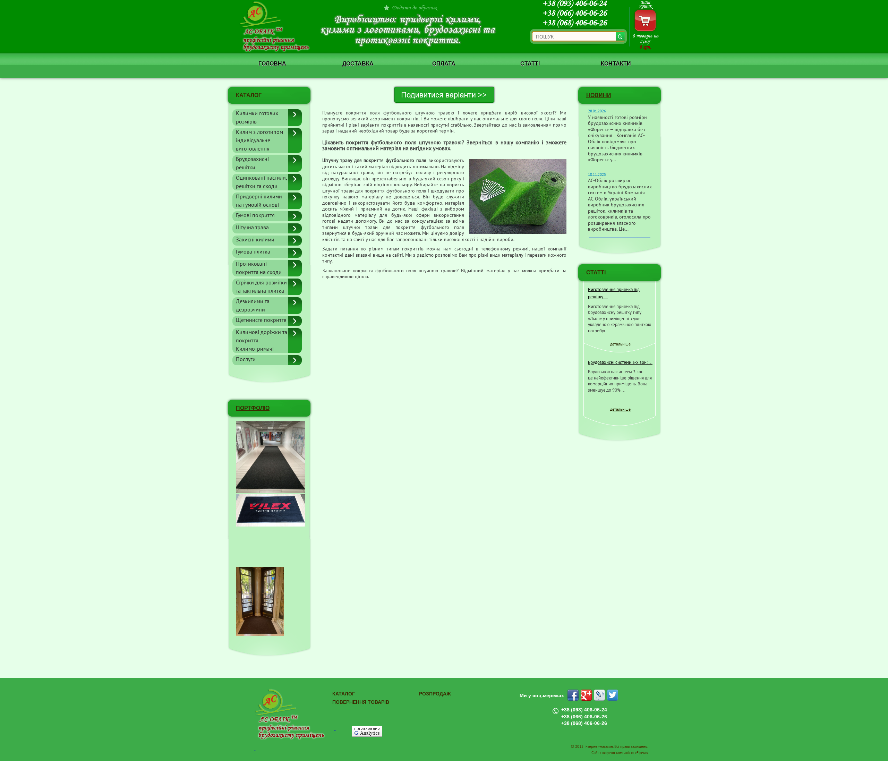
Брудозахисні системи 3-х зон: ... (620, 362)
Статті (530, 64)
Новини (598, 95)
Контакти (616, 64)
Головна (272, 64)
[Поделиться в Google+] (586, 695)
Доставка (358, 64)
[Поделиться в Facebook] (573, 695)
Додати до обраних (414, 7)
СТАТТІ (596, 272)
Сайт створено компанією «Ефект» (619, 753)
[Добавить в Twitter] (612, 695)
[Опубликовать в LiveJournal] (599, 695)
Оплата (443, 64)
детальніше (620, 344)
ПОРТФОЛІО (253, 408)
